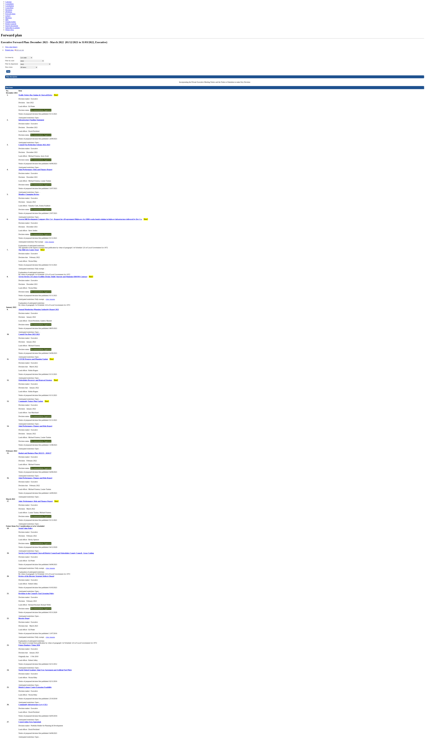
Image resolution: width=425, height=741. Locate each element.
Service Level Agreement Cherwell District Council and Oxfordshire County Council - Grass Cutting (56, 553)
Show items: (9, 67)
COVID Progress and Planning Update (33, 359)
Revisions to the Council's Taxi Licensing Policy (36, 593)
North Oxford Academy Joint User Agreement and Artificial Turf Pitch (45, 670)
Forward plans (10, 14)
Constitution (9, 6)
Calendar (8, 2)
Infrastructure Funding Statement (31, 120)
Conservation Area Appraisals (29, 722)
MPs (7, 20)
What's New (9, 30)
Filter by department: (11, 64)
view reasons (49, 242)
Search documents (11, 26)
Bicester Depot (23, 618)
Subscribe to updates (12, 28)
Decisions (8, 10)
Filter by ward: (9, 61)
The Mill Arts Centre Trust (28, 250)
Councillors (9, 8)
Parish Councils (10, 24)
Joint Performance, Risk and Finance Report (35, 170)
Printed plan (14, 50)
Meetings (8, 18)
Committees (9, 4)
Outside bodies (10, 22)
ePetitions (8, 12)
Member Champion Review (28, 194)
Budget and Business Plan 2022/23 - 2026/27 (34, 453)
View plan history (11, 47)
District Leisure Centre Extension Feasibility (35, 687)
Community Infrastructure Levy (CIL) (33, 705)
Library (8, 16)
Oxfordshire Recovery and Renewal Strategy (35, 380)
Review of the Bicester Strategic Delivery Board (36, 576)
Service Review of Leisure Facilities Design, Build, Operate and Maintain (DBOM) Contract (52, 277)
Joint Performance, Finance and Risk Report (35, 426)
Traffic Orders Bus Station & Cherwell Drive (35, 95)
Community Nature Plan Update (30, 401)
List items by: (9, 57)
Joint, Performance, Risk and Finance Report (35, 501)
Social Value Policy (25, 528)
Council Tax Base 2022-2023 (29, 334)
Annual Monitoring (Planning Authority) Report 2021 (38, 309)
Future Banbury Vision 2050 (29, 645)
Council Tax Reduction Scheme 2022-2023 (34, 145)
